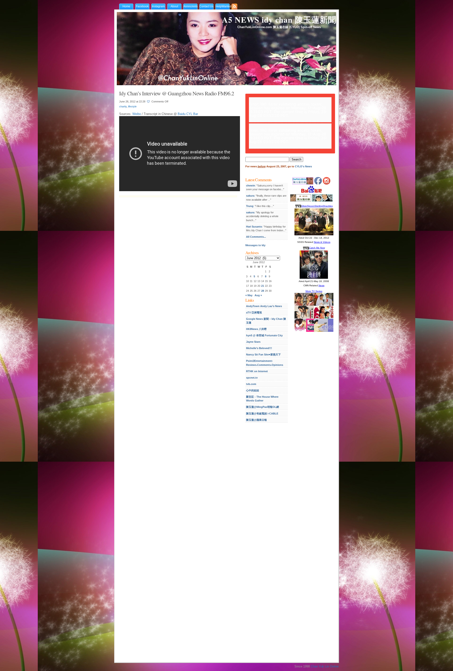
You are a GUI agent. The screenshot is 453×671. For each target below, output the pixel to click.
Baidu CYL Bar (188, 114)
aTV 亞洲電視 (254, 312)
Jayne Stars (253, 341)
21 (262, 285)
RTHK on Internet (257, 371)
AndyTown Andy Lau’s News (264, 306)
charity (123, 106)
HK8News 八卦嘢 (256, 329)
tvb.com (251, 384)
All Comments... (256, 236)
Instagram (158, 6)
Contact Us (206, 6)
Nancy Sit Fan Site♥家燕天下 (263, 354)
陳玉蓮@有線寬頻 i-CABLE (262, 413)
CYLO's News (303, 166)
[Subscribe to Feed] (235, 7)
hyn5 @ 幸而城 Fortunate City (264, 335)
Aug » (258, 295)
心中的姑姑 (252, 390)
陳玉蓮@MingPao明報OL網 (262, 406)
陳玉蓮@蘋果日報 (256, 419)
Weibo (136, 114)
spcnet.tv (252, 377)
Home (126, 6)
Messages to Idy (255, 245)
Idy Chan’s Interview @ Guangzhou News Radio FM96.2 (176, 93)
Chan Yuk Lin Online (325, 666)
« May (248, 295)
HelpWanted (223, 6)
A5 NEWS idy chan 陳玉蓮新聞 (279, 19)
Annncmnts (190, 6)
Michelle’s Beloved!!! (259, 348)
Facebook (142, 6)
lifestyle (132, 106)
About (174, 6)
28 (262, 290)
